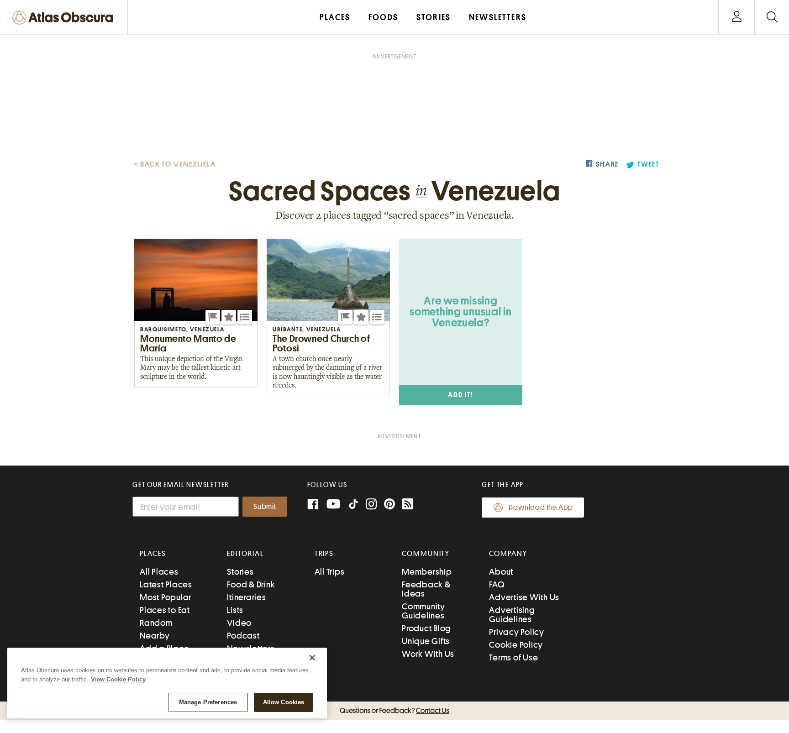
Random (156, 622)
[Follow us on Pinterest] (389, 505)
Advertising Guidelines (512, 614)
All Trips (330, 571)
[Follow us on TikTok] (353, 506)
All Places (159, 571)
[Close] (312, 658)
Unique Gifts (426, 641)
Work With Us (428, 653)
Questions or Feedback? (394, 710)
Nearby (155, 635)
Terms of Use (513, 657)
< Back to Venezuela (175, 164)
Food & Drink (251, 584)
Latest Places (166, 584)
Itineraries (246, 597)
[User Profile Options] (736, 17)
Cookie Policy (516, 644)
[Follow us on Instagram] (371, 505)
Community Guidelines (423, 611)
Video (239, 622)
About (501, 571)
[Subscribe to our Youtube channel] (333, 505)
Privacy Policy (516, 632)
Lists (235, 610)
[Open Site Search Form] (772, 17)
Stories (240, 571)
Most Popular (165, 597)
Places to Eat (165, 610)
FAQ (496, 584)
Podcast (243, 635)
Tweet (648, 164)
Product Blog (426, 628)
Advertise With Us (524, 597)
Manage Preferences (208, 702)
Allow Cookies (284, 702)
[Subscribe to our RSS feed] (407, 505)
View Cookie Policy (118, 679)
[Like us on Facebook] (312, 505)
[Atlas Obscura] (64, 18)
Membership (427, 571)
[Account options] (737, 17)
